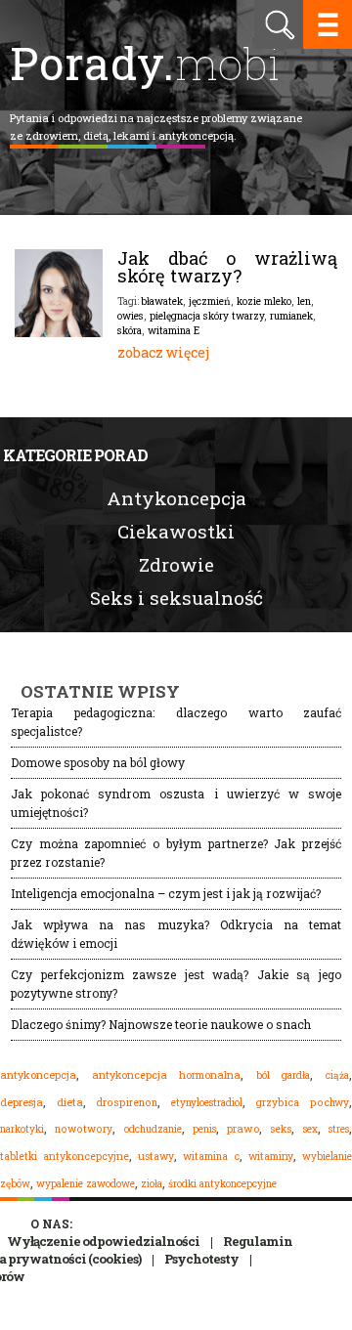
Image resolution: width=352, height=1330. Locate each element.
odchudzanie (153, 1129)
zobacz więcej (163, 352)
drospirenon (126, 1102)
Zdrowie (176, 564)
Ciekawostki (176, 531)
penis (204, 1129)
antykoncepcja (38, 1075)
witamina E (173, 330)
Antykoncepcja (176, 498)
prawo (243, 1129)
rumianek (291, 315)
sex (310, 1129)
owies (130, 315)
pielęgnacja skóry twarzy (207, 315)
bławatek (162, 301)
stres (339, 1129)
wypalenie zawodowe (85, 1183)
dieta (70, 1101)
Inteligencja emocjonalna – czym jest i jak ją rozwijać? (166, 893)
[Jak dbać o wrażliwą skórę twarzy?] (59, 332)
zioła (151, 1183)
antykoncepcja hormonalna (167, 1075)
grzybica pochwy (302, 1102)
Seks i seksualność (176, 597)
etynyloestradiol (206, 1102)
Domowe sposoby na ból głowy (98, 762)
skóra (129, 330)
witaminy (270, 1156)
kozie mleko (264, 301)
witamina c (211, 1156)
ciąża (337, 1075)
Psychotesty (201, 1258)
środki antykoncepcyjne (222, 1183)
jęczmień (210, 301)
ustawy (156, 1156)
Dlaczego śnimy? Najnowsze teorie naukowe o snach (161, 1024)
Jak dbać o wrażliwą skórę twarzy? (227, 266)
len (304, 301)
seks (280, 1129)
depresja (21, 1102)
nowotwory (83, 1129)
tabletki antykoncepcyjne (64, 1156)
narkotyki (22, 1129)
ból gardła (283, 1075)
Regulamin (257, 1241)
